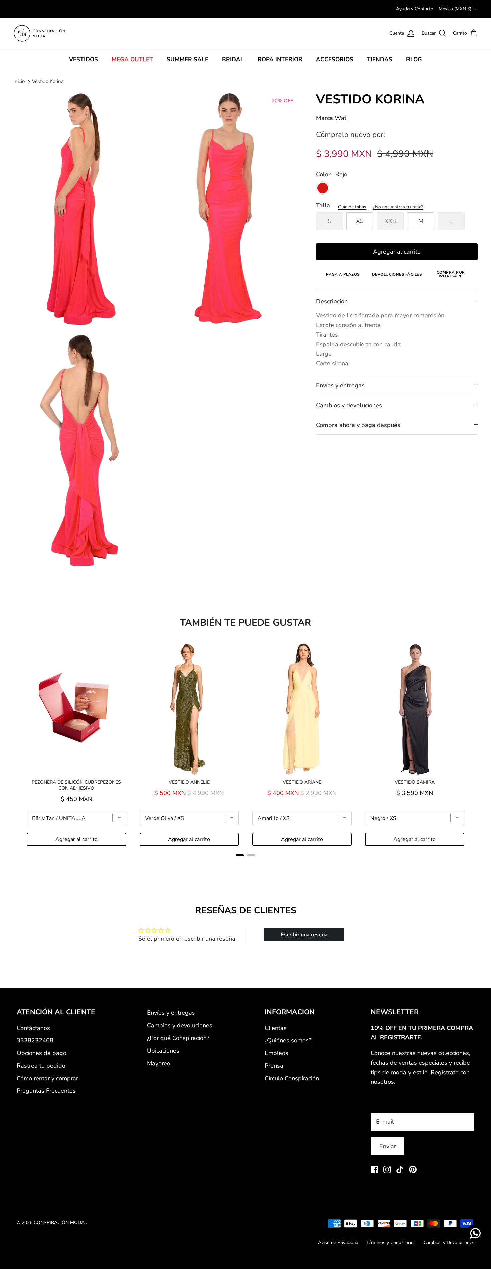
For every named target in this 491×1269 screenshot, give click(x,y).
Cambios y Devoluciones (449, 1242)
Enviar (387, 1146)
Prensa (274, 1066)
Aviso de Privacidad (338, 1242)
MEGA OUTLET (132, 59)
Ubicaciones (163, 1051)
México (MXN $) (455, 9)
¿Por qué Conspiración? (178, 1038)
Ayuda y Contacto (414, 9)
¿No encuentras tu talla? (398, 207)
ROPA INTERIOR (280, 59)
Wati (341, 118)
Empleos (276, 1053)
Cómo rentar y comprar (47, 1078)
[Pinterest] (413, 1169)
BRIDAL (233, 59)
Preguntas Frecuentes (46, 1091)
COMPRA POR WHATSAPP (451, 274)
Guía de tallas (352, 207)
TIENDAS (379, 59)
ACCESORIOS (334, 59)
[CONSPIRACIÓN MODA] (39, 33)
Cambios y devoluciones (349, 405)
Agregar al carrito (397, 252)
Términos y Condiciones (391, 1242)
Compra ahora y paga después (358, 425)
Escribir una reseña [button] (304, 934)
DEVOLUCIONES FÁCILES (397, 274)
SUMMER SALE (187, 59)
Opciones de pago (41, 1053)
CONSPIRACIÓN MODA (60, 1222)
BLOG (414, 59)
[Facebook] (374, 1169)
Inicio (19, 81)
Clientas (276, 1028)
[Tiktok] (400, 1169)
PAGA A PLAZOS (342, 274)
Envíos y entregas (340, 385)
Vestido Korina (48, 81)
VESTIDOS (83, 59)
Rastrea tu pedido (41, 1066)
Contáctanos (33, 1028)
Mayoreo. (159, 1063)
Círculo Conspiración (292, 1078)
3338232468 (35, 1040)
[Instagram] (387, 1169)
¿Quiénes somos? (288, 1040)
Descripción (332, 301)
